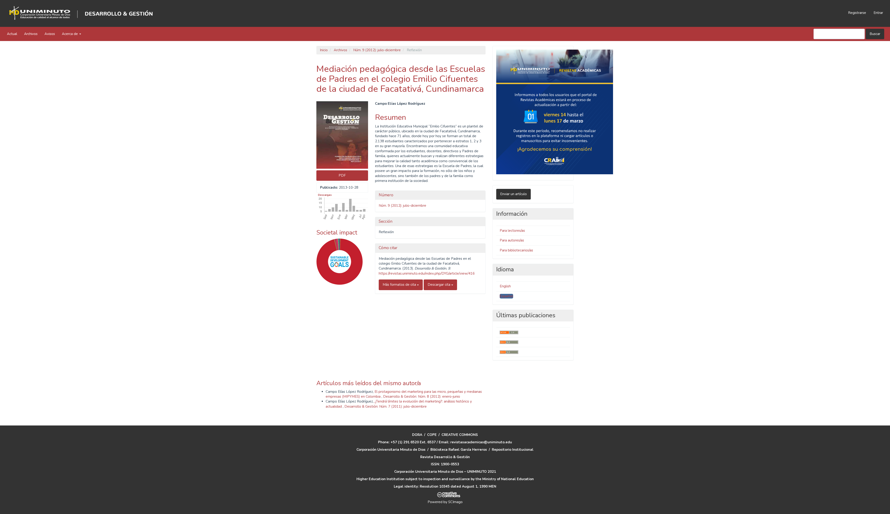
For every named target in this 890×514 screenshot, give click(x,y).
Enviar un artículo (513, 194)
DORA (417, 434)
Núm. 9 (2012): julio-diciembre (377, 50)
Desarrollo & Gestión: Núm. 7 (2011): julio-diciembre (385, 406)
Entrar (878, 12)
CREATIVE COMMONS (460, 434)
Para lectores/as (512, 230)
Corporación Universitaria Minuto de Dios (391, 449)
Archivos (31, 34)
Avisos (49, 34)
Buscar (875, 34)
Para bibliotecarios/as (516, 250)
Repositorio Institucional (513, 449)
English (505, 286)
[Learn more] (337, 357)
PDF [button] (342, 175)
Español (506, 296)
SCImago (455, 502)
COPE (432, 434)
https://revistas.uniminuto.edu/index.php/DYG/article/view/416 (427, 273)
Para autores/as (512, 240)
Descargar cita (439, 284)
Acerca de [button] (70, 34)
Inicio (324, 50)
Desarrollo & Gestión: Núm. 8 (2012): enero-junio (421, 396)
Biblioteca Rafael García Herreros (458, 449)
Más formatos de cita (400, 284)
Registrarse (857, 12)
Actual (12, 34)
